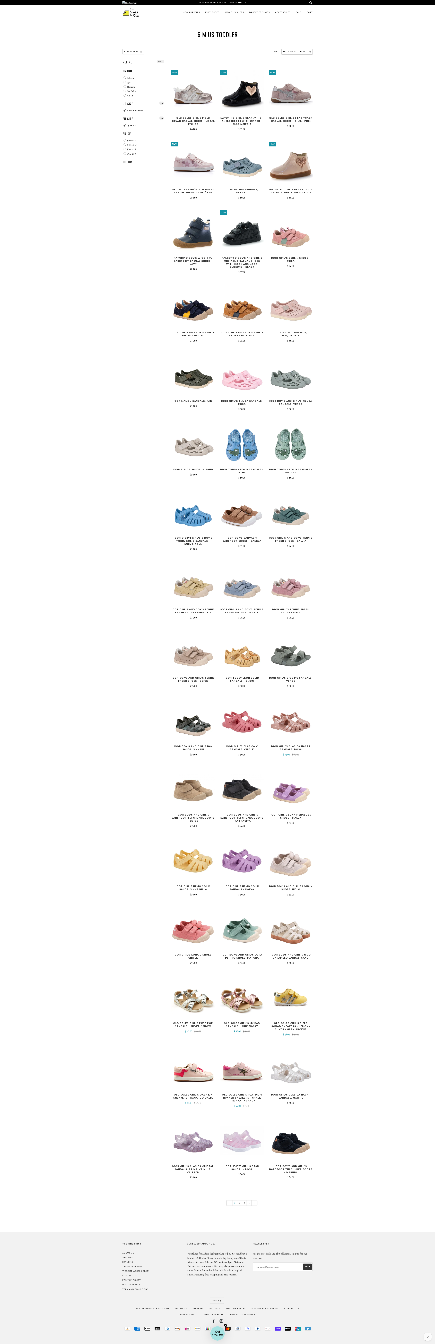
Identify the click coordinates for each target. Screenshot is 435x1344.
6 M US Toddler (134, 110)
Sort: (277, 51)
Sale (298, 12)
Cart (310, 12)
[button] (217, 1333)
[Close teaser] (225, 1325)
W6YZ (129, 95)
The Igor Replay (132, 1266)
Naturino (130, 86)
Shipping (127, 1257)
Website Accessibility (136, 1271)
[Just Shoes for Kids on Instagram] (221, 1322)
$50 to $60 (131, 149)
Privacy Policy (131, 1280)
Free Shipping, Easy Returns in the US (222, 2)
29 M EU (131, 125)
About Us (128, 1253)
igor (128, 82)
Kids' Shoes (212, 12)
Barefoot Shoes (259, 12)
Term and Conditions (135, 1289)
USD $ (216, 1300)
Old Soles (131, 91)
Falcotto (130, 77)
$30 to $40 (131, 140)
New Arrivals (191, 12)
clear (161, 103)
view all (160, 61)
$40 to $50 (131, 144)
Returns (127, 1262)
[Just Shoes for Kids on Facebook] (213, 1322)
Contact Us (129, 1275)
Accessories (282, 12)
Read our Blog (131, 1284)
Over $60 (131, 153)
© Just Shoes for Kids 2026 (153, 1308)
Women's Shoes (234, 12)
